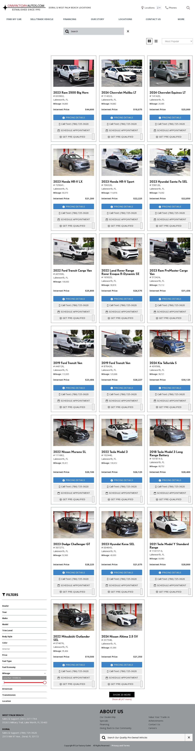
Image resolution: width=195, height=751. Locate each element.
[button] (188, 7)
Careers (153, 727)
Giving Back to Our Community (115, 727)
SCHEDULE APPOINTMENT (75, 130)
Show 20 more (122, 694)
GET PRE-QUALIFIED (74, 136)
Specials (104, 720)
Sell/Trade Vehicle (41, 19)
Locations (125, 19)
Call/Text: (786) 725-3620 (75, 123)
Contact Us (153, 19)
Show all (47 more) (122, 699)
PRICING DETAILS (75, 117)
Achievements (156, 720)
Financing (69, 19)
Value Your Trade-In (159, 717)
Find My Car (14, 19)
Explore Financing (93, 136)
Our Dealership (108, 717)
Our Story (97, 19)
